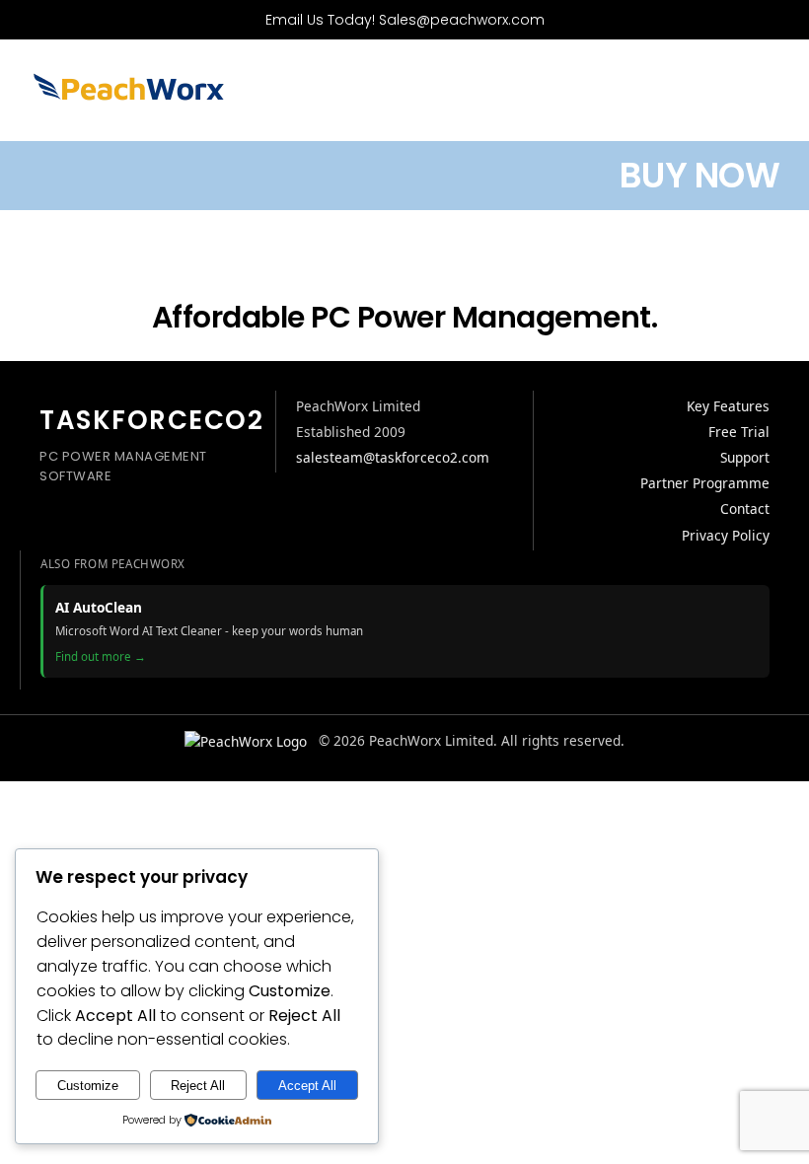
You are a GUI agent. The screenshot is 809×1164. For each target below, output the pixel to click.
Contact (745, 508)
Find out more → (100, 656)
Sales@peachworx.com (462, 20)
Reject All (198, 1085)
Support (745, 457)
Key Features (728, 406)
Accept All (307, 1085)
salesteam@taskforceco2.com (392, 457)
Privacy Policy (726, 535)
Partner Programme (705, 482)
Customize (87, 1085)
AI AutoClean (98, 607)
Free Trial (739, 431)
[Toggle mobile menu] (771, 96)
